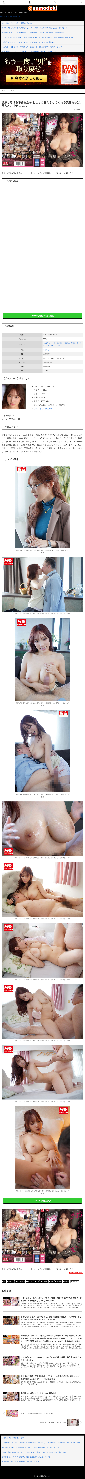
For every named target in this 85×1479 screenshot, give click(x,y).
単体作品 (44, 1281)
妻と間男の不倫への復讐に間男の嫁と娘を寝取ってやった (21, 1462)
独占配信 (59, 343)
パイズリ (58, 346)
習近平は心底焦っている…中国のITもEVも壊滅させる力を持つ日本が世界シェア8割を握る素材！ (34, 32)
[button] (78, 744)
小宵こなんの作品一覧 (43, 409)
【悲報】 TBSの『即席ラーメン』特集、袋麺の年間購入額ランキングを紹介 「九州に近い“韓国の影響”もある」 (38, 37)
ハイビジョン (47, 343)
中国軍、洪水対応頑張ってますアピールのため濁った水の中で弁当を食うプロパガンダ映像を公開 (34, 1452)
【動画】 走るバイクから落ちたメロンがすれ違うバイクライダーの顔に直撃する (28, 42)
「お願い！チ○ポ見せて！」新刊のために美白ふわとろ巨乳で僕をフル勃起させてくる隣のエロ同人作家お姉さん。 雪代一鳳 (42, 1443)
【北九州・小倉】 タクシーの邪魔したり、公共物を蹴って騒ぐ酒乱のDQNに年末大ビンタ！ (32, 47)
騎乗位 (73, 343)
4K (54, 343)
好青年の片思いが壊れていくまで (13, 1438)
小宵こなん (46, 350)
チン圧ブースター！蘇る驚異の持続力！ (11, 16)
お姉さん (67, 343)
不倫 (47, 346)
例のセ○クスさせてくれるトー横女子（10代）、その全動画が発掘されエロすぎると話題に (31, 1447)
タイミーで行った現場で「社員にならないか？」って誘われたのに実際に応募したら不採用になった (34, 28)
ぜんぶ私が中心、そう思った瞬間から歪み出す (17, 23)
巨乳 (51, 346)
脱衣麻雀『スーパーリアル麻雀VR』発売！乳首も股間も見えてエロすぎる (26, 1457)
